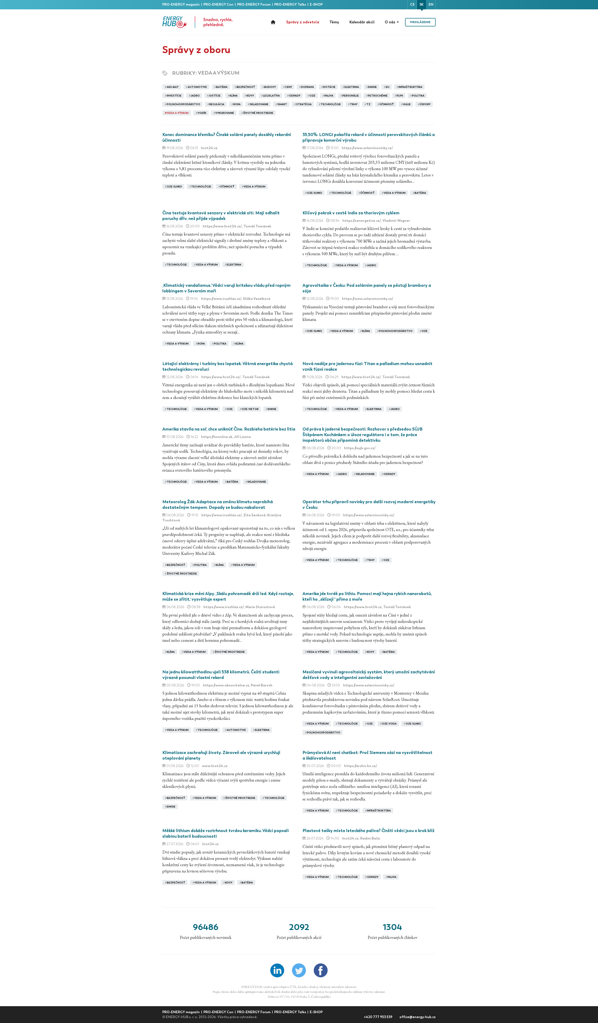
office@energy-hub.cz (417, 1017)
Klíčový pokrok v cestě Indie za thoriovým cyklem (351, 212)
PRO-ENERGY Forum (254, 5)
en (431, 5)
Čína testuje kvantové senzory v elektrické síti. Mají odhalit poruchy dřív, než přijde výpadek (221, 215)
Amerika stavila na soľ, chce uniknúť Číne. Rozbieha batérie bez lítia (228, 429)
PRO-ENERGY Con (218, 5)
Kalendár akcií (361, 22)
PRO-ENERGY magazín (181, 5)
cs (412, 5)
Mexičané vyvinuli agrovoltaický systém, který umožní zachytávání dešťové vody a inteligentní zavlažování (369, 674)
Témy (334, 22)
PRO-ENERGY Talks (290, 5)
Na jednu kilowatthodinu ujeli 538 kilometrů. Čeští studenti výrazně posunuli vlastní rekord (220, 674)
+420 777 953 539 (378, 1017)
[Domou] (197, 22)
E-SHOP (316, 5)
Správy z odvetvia (302, 22)
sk (422, 5)
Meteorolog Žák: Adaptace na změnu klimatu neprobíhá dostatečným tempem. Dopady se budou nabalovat (217, 504)
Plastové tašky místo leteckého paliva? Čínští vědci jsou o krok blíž (368, 830)
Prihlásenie (420, 22)
